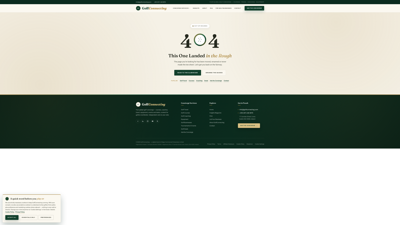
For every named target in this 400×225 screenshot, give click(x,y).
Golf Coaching (186, 116)
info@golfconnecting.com (143, 2)
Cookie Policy (240, 144)
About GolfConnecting (216, 122)
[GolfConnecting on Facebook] (138, 121)
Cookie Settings (259, 144)
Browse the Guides (214, 72)
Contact (237, 8)
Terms (219, 144)
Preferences (46, 217)
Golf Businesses (186, 122)
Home (211, 109)
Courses (191, 80)
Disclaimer (250, 144)
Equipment (184, 119)
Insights (196, 8)
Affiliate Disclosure (228, 144)
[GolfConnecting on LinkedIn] (143, 121)
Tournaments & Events (188, 126)
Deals (206, 80)
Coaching (199, 80)
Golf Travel (183, 80)
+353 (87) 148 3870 (160, 2)
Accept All (12, 217)
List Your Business (215, 119)
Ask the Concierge (254, 8)
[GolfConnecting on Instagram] (148, 121)
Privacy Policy (211, 144)
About (204, 8)
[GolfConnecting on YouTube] (152, 121)
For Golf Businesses (224, 8)
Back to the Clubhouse (188, 72)
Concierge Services (181, 8)
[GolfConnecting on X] (157, 121)
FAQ (211, 8)
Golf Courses (185, 113)
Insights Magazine (215, 113)
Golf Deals (184, 129)
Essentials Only (28, 217)
